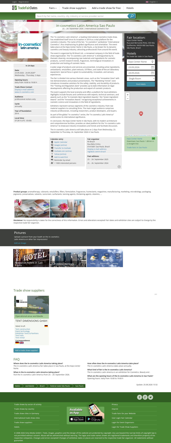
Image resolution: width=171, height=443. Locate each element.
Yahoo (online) (60, 154)
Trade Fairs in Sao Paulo (137, 147)
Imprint (115, 409)
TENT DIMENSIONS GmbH (31, 321)
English (153, 2)
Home (17, 386)
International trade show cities (27, 418)
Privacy (115, 404)
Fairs (52, 8)
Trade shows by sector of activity (27, 404)
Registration (24, 2)
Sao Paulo (79, 386)
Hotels (130, 8)
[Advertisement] (85, 182)
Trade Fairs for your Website (124, 413)
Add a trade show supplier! (26, 350)
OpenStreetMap (142, 135)
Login (14, 2)
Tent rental (20, 337)
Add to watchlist (61, 157)
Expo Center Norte (134, 138)
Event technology (22, 331)
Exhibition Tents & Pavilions (27, 333)
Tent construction (22, 329)
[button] (141, 113)
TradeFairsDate (24, 7)
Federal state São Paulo (60, 386)
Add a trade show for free (106, 8)
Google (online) (60, 145)
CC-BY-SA (155, 135)
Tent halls (19, 335)
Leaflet (131, 135)
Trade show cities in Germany (26, 413)
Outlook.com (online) (63, 151)
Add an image (20, 243)
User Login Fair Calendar (122, 418)
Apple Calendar (60, 142)
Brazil (42, 386)
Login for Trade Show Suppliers (125, 427)
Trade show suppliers (74, 8)
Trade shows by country (24, 409)
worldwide (29, 386)
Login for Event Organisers (123, 422)
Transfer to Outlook (62, 148)
